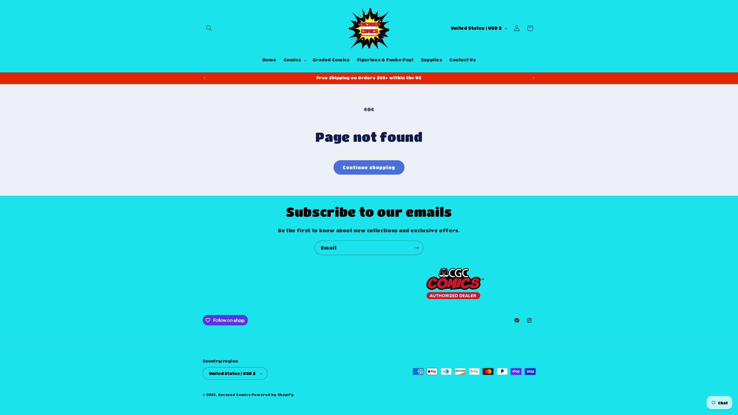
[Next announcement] (533, 78)
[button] (209, 28)
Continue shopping (369, 167)
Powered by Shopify (272, 395)
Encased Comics (234, 395)
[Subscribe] (416, 248)
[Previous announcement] (204, 78)
